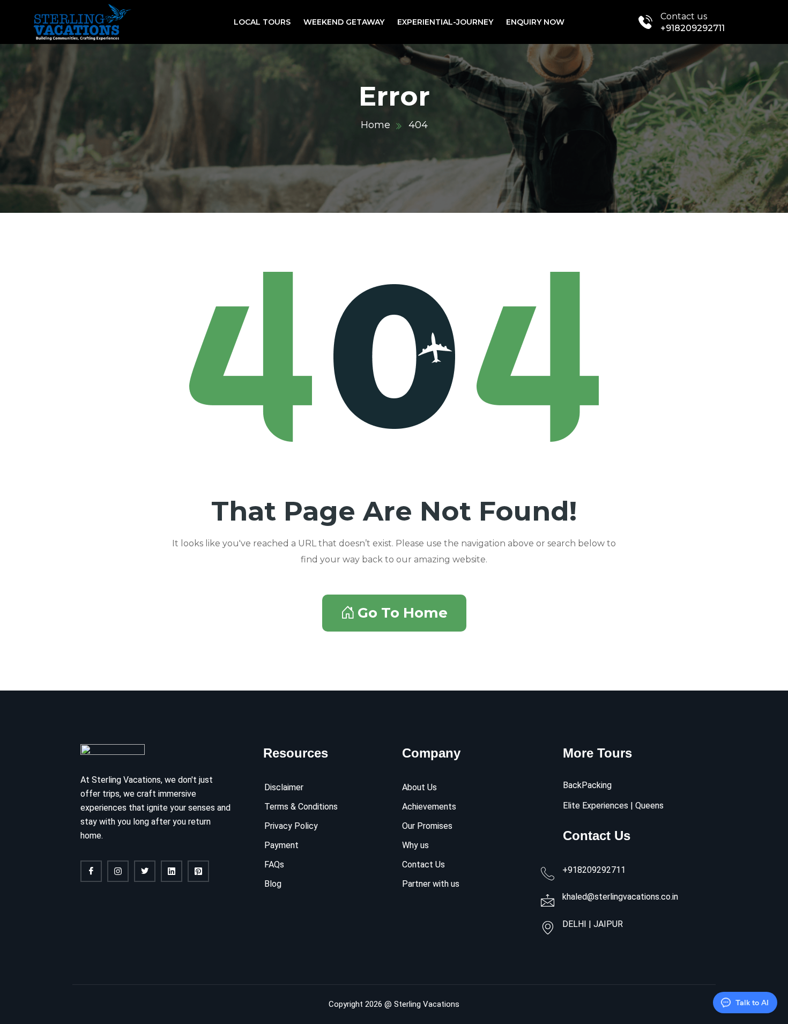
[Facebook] (91, 871)
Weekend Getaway (343, 22)
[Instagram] (118, 871)
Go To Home (403, 612)
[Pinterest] (198, 871)
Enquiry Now (535, 22)
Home (375, 125)
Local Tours (262, 22)
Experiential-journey (445, 22)
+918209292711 (692, 28)
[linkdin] (171, 871)
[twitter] (144, 871)
